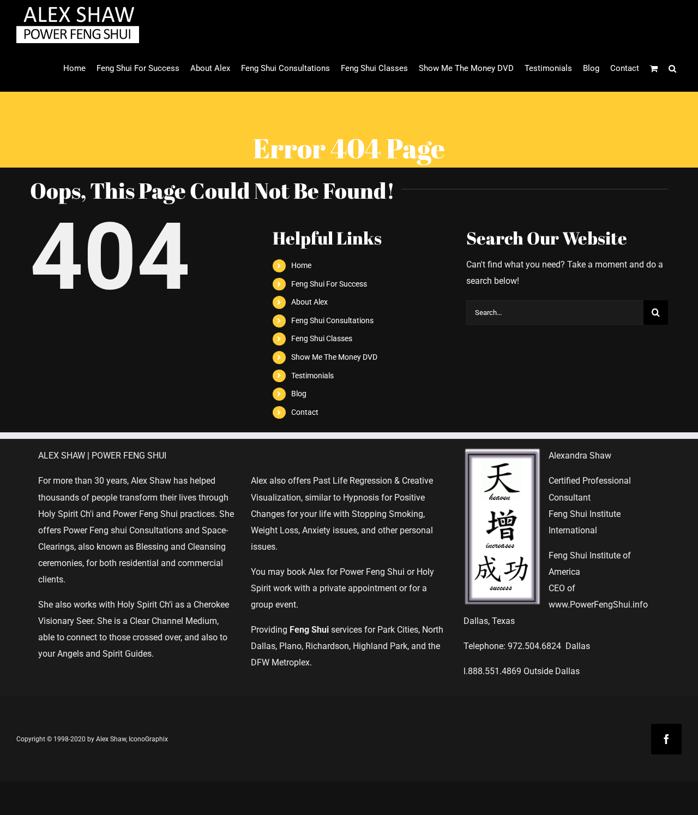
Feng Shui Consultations (332, 320)
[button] (672, 69)
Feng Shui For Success (329, 283)
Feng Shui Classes (321, 338)
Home (301, 265)
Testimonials (312, 375)
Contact (304, 412)
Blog (298, 393)
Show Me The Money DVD (334, 357)
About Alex (309, 302)
